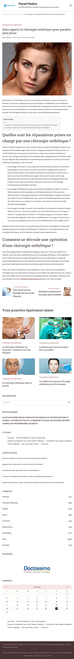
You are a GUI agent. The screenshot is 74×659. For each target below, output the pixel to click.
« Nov (6, 587)
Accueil (11, 438)
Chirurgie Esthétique (12, 25)
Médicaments (7, 527)
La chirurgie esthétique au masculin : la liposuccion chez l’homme (16, 350)
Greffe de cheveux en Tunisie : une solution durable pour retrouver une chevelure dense (33, 482)
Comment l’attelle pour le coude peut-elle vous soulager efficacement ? (27, 476)
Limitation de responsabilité (59, 441)
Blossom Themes (65, 644)
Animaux (5, 497)
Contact (44, 444)
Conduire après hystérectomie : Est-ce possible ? (54, 348)
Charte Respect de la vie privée (30, 438)
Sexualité (5, 545)
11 (17, 602)
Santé (4, 539)
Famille (5, 509)
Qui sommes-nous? (30, 444)
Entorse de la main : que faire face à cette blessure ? (20, 470)
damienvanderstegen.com (31, 279)
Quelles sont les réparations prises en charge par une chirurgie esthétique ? (31, 125)
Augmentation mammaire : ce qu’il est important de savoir (22, 464)
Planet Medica (27, 3)
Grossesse (6, 521)
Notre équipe (14, 444)
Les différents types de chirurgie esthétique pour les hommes (54, 383)
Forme (4, 515)
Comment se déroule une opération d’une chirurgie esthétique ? (27, 127)
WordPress (14, 647)
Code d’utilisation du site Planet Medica (26, 441)
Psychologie (6, 533)
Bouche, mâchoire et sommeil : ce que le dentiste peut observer (24, 458)
